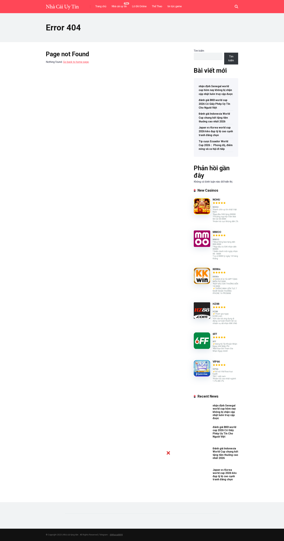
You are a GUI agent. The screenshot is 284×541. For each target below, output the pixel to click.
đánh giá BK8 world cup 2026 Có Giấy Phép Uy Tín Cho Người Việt (214, 104)
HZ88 (216, 303)
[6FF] (202, 348)
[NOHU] (202, 213)
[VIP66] (202, 375)
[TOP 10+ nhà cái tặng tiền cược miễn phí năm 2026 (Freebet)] (62, 5)
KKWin (216, 269)
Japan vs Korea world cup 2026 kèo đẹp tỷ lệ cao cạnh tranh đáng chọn (216, 131)
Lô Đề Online (139, 6)
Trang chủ (100, 6)
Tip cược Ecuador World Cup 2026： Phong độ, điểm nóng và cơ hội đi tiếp (216, 145)
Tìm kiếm (199, 50)
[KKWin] (202, 283)
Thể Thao (157, 6)
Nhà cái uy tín (119, 6)
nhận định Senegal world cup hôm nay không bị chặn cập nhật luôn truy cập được (216, 90)
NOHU (216, 199)
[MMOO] (202, 246)
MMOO (217, 232)
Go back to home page (76, 61)
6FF (215, 334)
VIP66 (216, 361)
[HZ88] (202, 317)
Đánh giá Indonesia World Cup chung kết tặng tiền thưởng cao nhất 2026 (214, 117)
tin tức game (174, 6)
